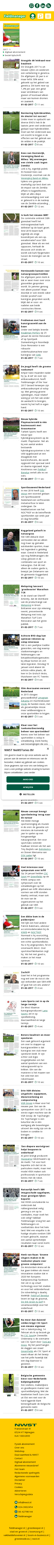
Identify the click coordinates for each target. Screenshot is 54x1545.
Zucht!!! (25, 972)
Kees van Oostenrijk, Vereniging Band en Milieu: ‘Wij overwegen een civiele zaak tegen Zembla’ (34, 159)
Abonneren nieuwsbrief (26, 1465)
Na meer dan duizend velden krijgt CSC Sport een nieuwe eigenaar (34, 1322)
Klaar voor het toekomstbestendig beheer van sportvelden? (35, 728)
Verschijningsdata (24, 1494)
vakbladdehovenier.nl (14, 1535)
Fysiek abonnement (25, 1443)
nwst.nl (35, 1538)
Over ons (19, 1447)
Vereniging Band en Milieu (34, 178)
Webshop (19, 1451)
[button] (27, 794)
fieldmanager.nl (17, 1527)
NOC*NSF (36, 932)
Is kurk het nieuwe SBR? (34, 215)
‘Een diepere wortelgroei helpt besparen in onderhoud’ (35, 1149)
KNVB (24, 932)
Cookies (19, 1487)
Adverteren (20, 1490)
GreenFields (27, 1351)
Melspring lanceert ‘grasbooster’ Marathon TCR (34, 589)
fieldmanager (25, 1516)
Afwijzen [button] (28, 787)
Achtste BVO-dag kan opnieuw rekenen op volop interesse (33, 638)
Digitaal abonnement (25, 1461)
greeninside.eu (22, 1538)
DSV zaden (26, 855)
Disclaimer (20, 1479)
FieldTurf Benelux (40, 1295)
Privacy (18, 1483)
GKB (38, 354)
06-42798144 (25, 1511)
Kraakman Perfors (30, 332)
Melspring (26, 605)
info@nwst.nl (24, 1502)
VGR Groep (26, 1103)
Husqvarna (26, 1158)
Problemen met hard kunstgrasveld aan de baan (33, 323)
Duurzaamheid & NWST (27, 1454)
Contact (18, 1458)
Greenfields (36, 876)
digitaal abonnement (15, 52)
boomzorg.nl (36, 1531)
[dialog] (27, 772)
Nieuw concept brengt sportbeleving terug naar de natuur (35, 814)
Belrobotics (45, 849)
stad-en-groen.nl (18, 1531)
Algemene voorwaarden (27, 1476)
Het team (20, 1469)
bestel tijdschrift (13, 55)
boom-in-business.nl (38, 1535)
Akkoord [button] (28, 779)
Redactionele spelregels (27, 1472)
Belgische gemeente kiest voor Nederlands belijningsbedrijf (34, 1378)
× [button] (48, 749)
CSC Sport (29, 1335)
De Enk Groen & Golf (32, 1301)
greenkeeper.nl (35, 1527)
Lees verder (29, 772)
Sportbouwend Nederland (35, 487)
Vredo (24, 704)
